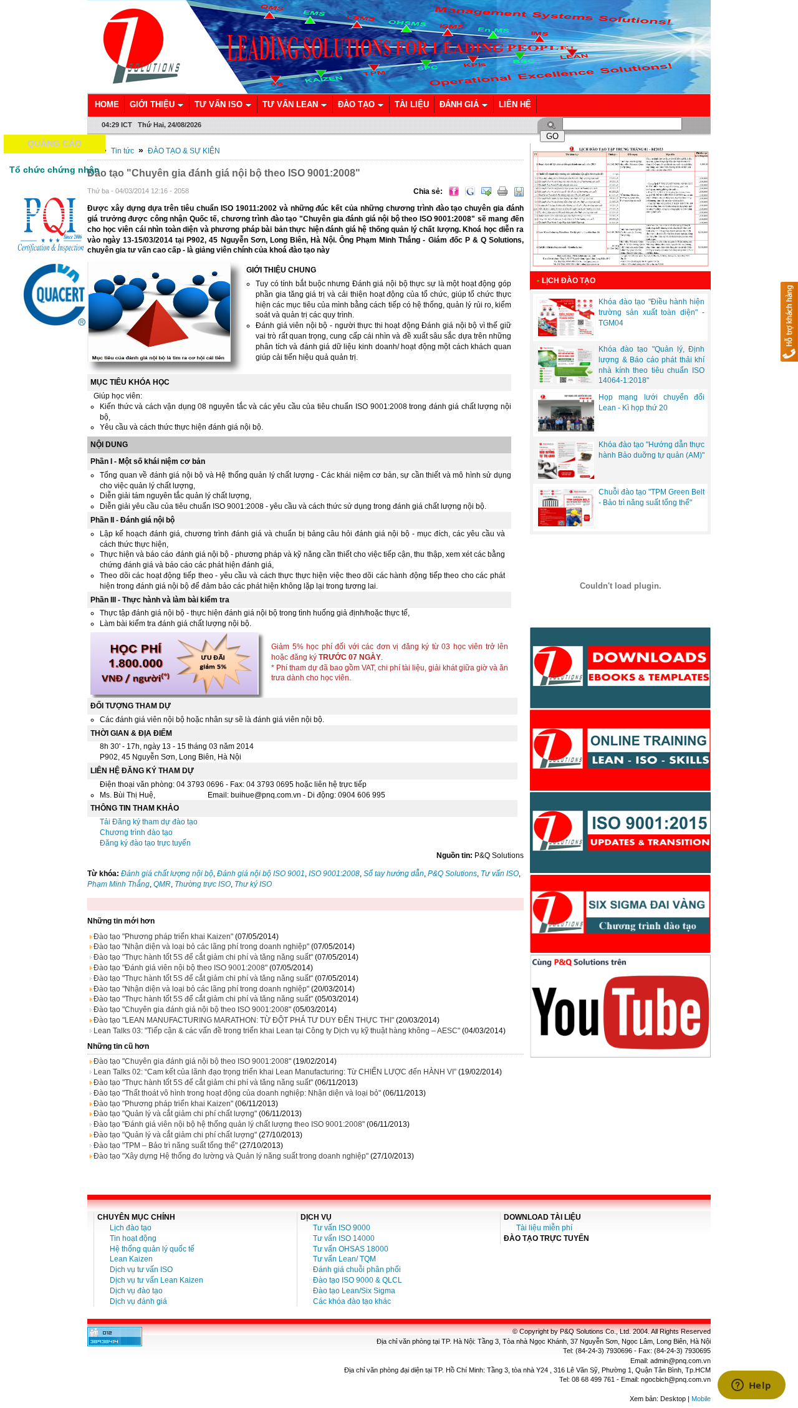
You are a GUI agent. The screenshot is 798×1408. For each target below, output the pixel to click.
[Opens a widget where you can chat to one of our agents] (751, 1386)
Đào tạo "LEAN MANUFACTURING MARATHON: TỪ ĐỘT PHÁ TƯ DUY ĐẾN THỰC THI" (244, 1020)
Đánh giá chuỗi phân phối (357, 1269)
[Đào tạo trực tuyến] (620, 788)
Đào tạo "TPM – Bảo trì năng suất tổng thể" (166, 1145)
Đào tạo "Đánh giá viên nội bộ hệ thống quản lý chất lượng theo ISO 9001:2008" (229, 1124)
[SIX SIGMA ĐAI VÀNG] (620, 951)
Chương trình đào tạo (136, 832)
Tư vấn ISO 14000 (344, 1238)
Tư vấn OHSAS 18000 (350, 1249)
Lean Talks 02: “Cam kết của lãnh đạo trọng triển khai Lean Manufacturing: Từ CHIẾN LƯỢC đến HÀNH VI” (275, 1072)
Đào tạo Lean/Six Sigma (354, 1290)
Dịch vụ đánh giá (138, 1301)
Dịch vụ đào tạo (136, 1290)
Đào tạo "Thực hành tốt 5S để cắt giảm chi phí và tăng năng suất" (203, 957)
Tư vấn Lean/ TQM (344, 1259)
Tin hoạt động (133, 1238)
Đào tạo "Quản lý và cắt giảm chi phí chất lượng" (175, 1113)
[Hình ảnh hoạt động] (620, 585)
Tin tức (122, 151)
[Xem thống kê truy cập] (114, 1343)
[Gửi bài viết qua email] (486, 191)
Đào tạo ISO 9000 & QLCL (357, 1280)
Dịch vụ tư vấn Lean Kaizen (156, 1280)
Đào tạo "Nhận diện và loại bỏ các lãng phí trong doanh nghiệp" (201, 946)
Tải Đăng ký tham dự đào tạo (149, 821)
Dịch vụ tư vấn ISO (141, 1269)
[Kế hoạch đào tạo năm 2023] (620, 268)
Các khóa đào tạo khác (352, 1301)
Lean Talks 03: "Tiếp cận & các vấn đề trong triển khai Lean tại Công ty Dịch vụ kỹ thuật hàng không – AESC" (277, 1030)
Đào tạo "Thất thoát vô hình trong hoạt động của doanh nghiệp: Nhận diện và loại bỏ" (237, 1093)
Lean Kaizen (131, 1259)
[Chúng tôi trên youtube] (620, 1055)
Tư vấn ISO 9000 (341, 1227)
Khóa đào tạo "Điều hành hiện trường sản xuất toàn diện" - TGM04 (651, 312)
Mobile (701, 1398)
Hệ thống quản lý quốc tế (152, 1249)
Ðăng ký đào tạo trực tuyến (145, 843)
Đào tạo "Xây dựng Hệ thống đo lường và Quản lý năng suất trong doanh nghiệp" (231, 1156)
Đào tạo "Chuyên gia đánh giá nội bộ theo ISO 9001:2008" (192, 1009)
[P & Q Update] (620, 870)
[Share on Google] (470, 191)
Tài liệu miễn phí (544, 1227)
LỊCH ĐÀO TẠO (568, 280)
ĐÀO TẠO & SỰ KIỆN (184, 151)
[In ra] (502, 191)
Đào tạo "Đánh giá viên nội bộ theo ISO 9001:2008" (180, 967)
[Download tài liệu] (620, 706)
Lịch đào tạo (130, 1227)
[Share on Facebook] (454, 191)
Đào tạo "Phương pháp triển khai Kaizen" (163, 936)
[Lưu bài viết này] (519, 191)
